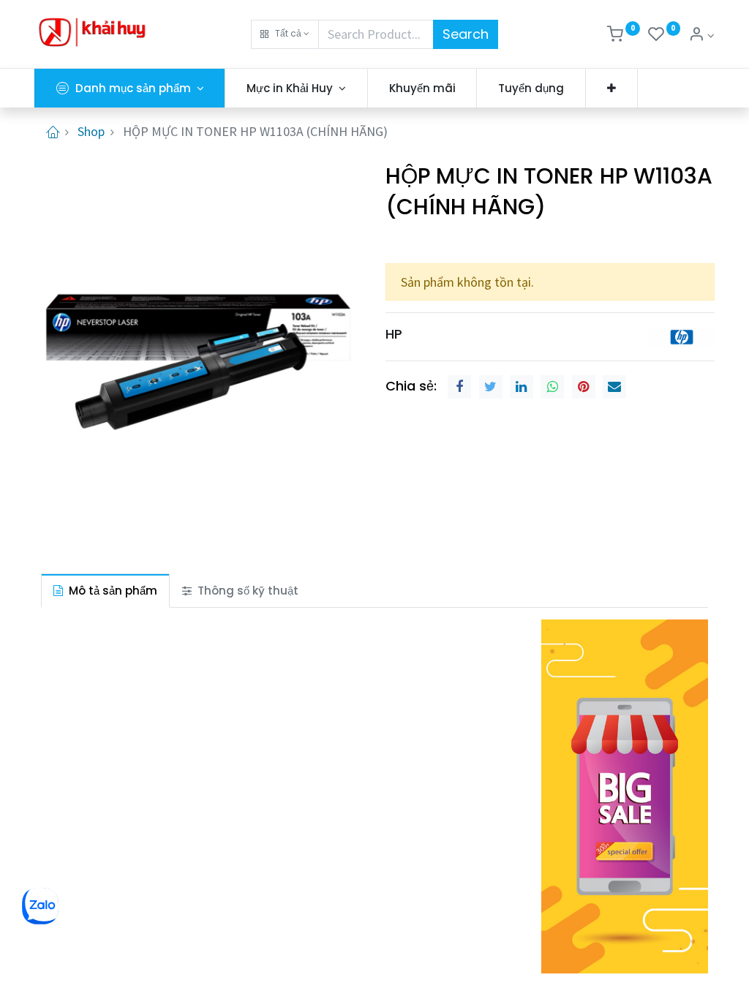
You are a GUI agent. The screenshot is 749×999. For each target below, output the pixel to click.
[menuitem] (422, 88)
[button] (285, 34)
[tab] (105, 590)
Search (466, 34)
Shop (91, 131)
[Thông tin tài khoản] (701, 35)
